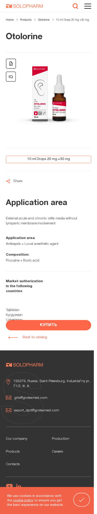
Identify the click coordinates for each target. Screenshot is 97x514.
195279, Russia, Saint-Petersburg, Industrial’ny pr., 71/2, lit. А (52, 384)
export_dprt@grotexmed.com (36, 410)
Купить (48, 325)
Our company (16, 438)
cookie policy (23, 500)
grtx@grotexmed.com (30, 397)
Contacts (13, 464)
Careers (57, 451)
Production (60, 438)
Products (13, 451)
